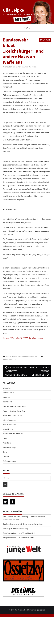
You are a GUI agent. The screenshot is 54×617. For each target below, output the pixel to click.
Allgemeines (7, 388)
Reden (5, 452)
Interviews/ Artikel (9, 425)
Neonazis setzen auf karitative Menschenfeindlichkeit (19, 371)
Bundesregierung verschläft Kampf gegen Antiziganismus (23, 524)
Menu (27, 27)
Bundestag (6, 397)
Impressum (41, 610)
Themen (6, 457)
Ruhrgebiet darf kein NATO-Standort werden (19, 538)
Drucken (45, 39)
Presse (5, 438)
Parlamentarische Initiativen (28, 356)
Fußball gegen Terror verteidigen (39, 371)
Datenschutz (7, 402)
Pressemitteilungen (9, 447)
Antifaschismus (11, 356)
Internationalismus (9, 420)
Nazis (14, 359)
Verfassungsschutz (9, 461)
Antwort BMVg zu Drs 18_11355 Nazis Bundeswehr (23, 338)
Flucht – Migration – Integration (14, 411)
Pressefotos (7, 443)
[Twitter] (5, 501)
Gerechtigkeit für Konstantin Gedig (15, 529)
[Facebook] (12, 501)
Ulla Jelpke (13, 10)
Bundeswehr (7, 359)
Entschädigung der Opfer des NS (14, 406)
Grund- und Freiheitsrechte (12, 415)
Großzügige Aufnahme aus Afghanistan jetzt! (19, 533)
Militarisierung (8, 429)
